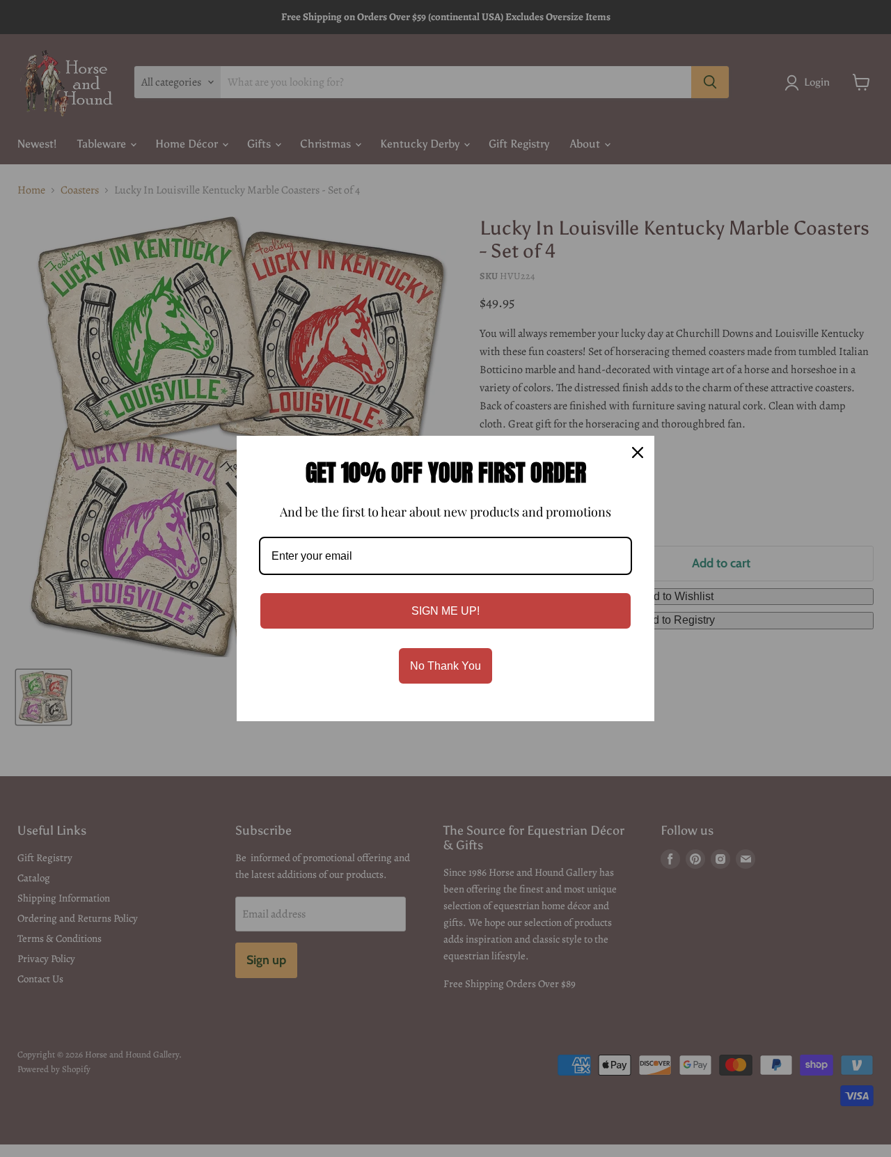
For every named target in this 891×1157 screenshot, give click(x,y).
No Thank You (445, 666)
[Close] (637, 452)
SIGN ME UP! (445, 611)
